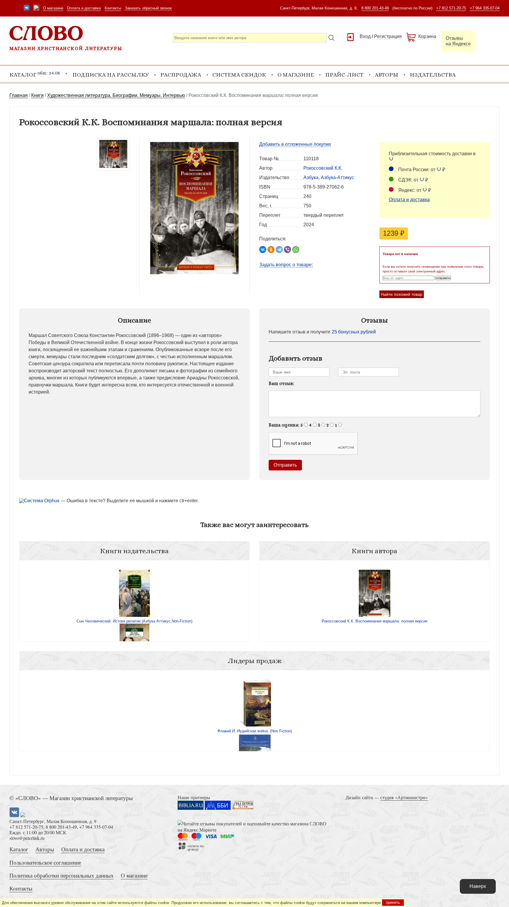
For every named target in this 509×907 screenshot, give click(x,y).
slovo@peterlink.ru (26, 838)
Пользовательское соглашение (45, 862)
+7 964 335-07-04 (485, 8)
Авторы (386, 75)
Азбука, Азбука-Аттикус (328, 177)
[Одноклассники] (271, 249)
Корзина (427, 36)
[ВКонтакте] (262, 249)
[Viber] (287, 249)
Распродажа (180, 75)
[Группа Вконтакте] (26, 8)
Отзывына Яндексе (458, 41)
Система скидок (239, 75)
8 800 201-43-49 (375, 8)
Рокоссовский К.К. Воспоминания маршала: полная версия (374, 621)
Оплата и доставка (84, 8)
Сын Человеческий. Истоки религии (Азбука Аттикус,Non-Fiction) (134, 621)
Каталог (18, 849)
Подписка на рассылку (110, 75)
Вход (365, 36)
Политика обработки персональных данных (61, 875)
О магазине (53, 8)
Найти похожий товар (401, 294)
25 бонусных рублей (354, 331)
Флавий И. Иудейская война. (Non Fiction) (254, 731)
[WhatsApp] (295, 249)
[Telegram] (279, 249)
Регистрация (388, 36)
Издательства (433, 75)
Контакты (113, 8)
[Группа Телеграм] (36, 8)
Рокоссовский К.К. (322, 168)
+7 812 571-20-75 (451, 8)
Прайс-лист (344, 75)
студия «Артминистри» (404, 797)
